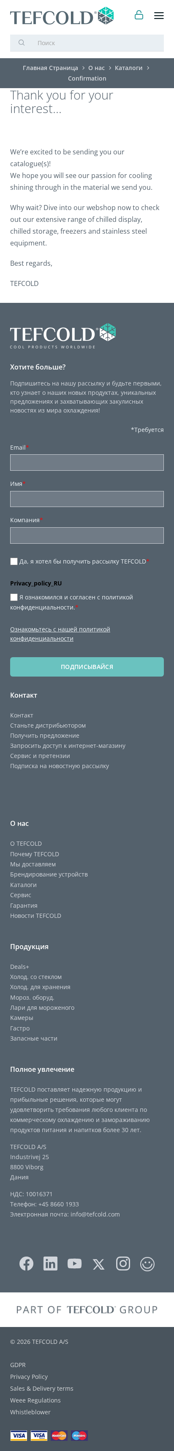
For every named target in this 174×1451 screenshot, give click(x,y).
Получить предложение (44, 735)
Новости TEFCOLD (35, 916)
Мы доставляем (33, 864)
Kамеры (21, 1018)
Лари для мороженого (42, 1007)
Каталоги (23, 885)
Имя (18, 484)
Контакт (21, 715)
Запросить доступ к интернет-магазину (67, 746)
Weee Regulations (35, 1400)
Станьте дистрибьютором (48, 725)
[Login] (139, 16)
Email (19, 447)
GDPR (18, 1365)
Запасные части (33, 1038)
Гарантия (24, 905)
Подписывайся (87, 667)
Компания (26, 520)
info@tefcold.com (95, 1214)
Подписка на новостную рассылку (59, 766)
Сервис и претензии (40, 756)
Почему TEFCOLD (34, 854)
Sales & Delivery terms (41, 1388)
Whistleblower (30, 1412)
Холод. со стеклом (36, 977)
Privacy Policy (29, 1377)
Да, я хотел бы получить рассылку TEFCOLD (84, 561)
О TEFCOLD (26, 843)
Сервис (20, 895)
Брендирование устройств (49, 874)
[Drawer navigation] (159, 16)
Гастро (20, 1028)
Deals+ (19, 967)
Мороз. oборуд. (32, 997)
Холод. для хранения (40, 987)
